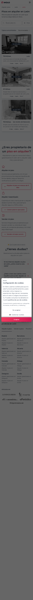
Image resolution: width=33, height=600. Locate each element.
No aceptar (16, 310)
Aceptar (16, 319)
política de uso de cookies (18, 300)
